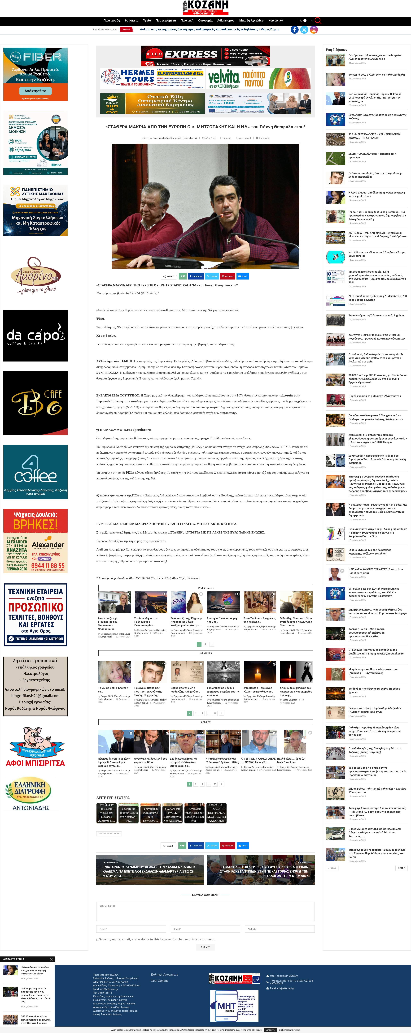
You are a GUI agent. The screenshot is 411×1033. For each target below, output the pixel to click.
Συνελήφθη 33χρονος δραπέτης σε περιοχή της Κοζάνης (378, 116)
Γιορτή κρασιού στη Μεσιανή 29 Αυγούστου (375, 396)
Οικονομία (205, 20)
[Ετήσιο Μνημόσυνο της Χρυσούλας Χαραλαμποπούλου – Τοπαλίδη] (335, 554)
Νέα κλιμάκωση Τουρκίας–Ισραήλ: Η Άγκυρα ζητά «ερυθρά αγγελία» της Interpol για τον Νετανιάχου (375, 98)
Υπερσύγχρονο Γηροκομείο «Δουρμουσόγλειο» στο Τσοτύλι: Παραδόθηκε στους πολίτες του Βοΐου (377, 853)
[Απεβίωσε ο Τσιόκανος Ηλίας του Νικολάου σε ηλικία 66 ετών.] (260, 672)
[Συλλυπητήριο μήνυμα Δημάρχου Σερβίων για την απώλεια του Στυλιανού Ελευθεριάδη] (223, 672)
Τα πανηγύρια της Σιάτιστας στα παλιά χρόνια (376, 315)
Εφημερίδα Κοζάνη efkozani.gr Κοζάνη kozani (175, 137)
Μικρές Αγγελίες (251, 20)
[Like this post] (184, 276)
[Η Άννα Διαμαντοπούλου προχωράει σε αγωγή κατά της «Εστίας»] (335, 197)
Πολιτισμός (112, 20)
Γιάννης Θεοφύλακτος (109, 833)
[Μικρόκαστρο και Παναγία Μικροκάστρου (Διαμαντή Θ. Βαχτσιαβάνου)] (335, 674)
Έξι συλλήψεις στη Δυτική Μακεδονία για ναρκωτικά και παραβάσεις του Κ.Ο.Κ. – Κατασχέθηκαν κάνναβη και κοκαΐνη (374, 592)
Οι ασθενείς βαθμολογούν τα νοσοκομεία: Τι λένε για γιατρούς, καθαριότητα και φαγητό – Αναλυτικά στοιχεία (376, 358)
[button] (135, 29)
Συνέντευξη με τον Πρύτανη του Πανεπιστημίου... (146, 622)
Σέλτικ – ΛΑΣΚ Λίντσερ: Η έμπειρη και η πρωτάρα (372, 155)
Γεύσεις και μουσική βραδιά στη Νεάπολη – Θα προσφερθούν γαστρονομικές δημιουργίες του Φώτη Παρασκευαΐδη (377, 216)
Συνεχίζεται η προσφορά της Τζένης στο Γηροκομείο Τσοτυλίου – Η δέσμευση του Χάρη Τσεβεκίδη (377, 459)
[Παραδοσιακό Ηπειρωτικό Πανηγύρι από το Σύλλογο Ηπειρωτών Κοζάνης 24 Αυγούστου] (335, 420)
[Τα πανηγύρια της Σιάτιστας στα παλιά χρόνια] (335, 320)
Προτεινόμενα (166, 20)
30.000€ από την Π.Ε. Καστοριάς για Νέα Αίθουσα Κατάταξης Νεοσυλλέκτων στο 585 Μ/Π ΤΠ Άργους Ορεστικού (378, 379)
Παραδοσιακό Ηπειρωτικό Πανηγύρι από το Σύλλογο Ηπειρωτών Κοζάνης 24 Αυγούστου (376, 417)
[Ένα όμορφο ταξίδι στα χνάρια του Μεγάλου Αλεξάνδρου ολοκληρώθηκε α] (335, 60)
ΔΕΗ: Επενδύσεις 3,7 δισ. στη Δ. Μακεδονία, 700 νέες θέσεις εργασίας (378, 298)
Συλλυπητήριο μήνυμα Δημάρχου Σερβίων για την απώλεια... (223, 691)
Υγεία (147, 20)
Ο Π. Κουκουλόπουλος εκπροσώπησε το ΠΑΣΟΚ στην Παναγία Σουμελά (35, 1019)
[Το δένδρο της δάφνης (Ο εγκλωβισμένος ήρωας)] (335, 693)
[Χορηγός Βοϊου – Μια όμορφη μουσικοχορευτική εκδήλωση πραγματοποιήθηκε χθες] (335, 633)
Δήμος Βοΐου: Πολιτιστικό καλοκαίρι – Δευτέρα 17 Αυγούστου (377, 790)
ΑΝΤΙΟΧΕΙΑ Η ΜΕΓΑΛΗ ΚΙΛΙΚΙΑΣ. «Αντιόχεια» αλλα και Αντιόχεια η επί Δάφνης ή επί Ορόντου (378, 234)
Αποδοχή (270, 1029)
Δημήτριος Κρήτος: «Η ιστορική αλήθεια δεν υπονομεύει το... (183, 762)
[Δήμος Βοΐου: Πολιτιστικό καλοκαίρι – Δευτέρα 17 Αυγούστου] (335, 793)
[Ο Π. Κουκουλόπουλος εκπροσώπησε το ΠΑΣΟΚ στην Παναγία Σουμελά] (10, 1019)
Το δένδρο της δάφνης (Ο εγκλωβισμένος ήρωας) (374, 690)
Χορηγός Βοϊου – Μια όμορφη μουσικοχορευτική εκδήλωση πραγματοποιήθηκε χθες (367, 633)
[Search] (316, 21)
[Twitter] (304, 30)
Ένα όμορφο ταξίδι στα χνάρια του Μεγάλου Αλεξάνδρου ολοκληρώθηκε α (194, 29)
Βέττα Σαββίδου (290, 699)
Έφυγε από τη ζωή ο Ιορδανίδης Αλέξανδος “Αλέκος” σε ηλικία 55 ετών (375, 710)
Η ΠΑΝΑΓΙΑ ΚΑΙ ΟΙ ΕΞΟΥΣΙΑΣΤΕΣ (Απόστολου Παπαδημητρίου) (376, 571)
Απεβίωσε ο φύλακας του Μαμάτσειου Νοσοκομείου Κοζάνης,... (296, 691)
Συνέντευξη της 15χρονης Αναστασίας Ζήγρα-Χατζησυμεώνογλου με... (186, 622)
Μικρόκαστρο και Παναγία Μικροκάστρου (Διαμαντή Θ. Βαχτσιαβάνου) (373, 671)
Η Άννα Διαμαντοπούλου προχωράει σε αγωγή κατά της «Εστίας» (377, 194)
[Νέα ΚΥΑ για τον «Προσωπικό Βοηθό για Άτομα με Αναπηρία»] (335, 257)
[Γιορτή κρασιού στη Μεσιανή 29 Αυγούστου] (335, 400)
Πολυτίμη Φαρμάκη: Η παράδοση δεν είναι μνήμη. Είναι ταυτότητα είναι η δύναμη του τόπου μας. (375, 731)
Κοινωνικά (275, 20)
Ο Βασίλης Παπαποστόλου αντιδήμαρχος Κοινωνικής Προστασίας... (296, 622)
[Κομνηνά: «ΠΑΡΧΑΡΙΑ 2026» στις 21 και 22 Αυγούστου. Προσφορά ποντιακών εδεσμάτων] (335, 339)
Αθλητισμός (226, 20)
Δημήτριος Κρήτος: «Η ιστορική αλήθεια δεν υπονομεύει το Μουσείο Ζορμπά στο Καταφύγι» (378, 611)
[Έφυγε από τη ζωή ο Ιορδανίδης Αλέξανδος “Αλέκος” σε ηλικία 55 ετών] (187, 672)
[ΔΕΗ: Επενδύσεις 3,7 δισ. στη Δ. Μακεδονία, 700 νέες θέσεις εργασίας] (335, 300)
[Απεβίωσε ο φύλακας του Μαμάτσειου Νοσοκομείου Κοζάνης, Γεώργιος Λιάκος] (296, 672)
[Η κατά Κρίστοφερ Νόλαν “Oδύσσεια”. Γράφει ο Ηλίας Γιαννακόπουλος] (223, 741)
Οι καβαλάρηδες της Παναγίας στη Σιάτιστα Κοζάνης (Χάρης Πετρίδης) (375, 750)
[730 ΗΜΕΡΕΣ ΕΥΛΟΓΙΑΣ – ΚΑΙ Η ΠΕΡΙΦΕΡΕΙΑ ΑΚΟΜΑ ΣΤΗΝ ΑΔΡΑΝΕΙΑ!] (335, 139)
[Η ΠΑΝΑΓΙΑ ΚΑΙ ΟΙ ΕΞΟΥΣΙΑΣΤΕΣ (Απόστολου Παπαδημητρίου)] (335, 574)
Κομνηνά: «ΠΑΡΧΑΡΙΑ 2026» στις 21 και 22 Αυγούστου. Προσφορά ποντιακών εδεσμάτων (377, 336)
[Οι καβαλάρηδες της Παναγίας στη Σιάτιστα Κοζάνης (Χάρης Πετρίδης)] (335, 753)
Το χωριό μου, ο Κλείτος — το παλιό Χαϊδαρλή (377, 74)
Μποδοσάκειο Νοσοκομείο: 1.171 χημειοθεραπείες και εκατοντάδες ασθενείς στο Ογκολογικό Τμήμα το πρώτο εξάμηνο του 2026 (377, 277)
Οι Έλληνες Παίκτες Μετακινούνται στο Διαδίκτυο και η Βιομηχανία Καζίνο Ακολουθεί (376, 651)
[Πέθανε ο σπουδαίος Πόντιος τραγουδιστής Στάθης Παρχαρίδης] (151, 672)
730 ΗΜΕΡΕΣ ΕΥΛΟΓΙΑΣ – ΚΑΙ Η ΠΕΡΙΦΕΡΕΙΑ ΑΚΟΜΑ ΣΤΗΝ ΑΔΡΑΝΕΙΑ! (375, 136)
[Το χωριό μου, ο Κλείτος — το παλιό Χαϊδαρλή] (114, 672)
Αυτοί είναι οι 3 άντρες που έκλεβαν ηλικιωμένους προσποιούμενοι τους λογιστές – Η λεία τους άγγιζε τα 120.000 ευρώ (378, 438)
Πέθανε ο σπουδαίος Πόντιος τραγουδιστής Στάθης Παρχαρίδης (148, 691)
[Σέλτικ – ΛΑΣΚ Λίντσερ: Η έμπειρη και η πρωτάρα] (335, 158)
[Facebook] (295, 30)
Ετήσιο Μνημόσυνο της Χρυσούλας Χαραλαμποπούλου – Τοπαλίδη (370, 551)
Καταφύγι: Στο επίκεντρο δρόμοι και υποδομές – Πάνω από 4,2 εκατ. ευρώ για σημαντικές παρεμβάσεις (377, 812)
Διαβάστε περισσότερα (289, 1030)
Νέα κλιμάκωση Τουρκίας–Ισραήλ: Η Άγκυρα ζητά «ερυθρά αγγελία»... (114, 762)
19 (215, 713)
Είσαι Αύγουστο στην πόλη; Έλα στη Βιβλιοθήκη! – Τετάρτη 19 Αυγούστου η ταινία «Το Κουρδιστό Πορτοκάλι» (378, 533)
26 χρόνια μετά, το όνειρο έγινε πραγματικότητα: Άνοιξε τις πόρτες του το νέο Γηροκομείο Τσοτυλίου (378, 771)
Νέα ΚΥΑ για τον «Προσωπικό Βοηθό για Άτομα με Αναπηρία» (377, 254)
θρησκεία (131, 20)
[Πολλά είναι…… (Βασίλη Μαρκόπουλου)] (295, 741)
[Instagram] (314, 30)
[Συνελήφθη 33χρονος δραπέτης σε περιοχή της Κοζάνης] (335, 119)
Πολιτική (187, 20)
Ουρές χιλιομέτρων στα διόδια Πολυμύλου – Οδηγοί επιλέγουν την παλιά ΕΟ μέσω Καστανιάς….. (376, 832)
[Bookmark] (128, 595)
